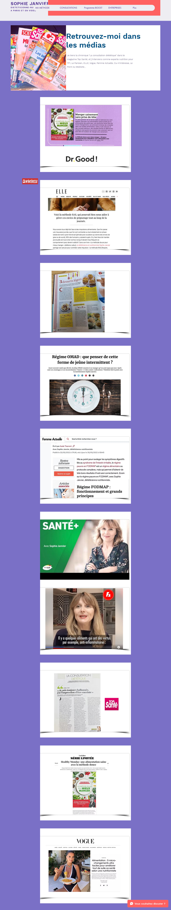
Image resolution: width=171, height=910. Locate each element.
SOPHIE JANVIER (30, 3)
